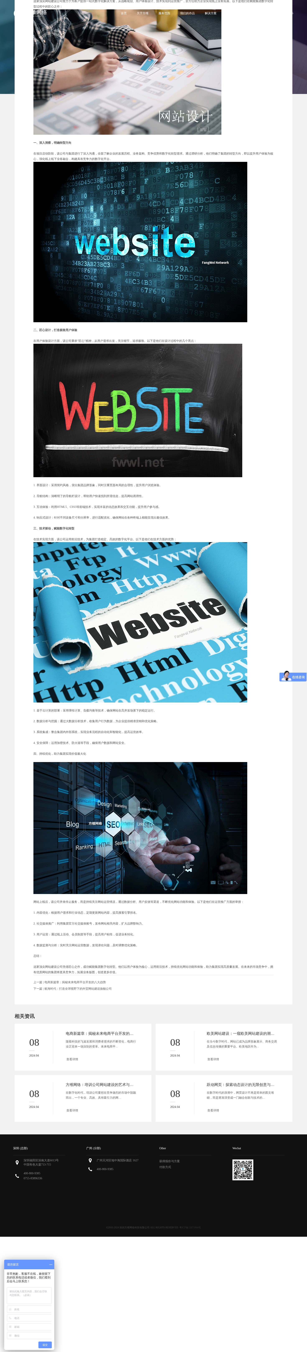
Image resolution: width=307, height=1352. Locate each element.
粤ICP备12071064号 (190, 1227)
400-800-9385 (32, 1173)
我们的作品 (187, 13)
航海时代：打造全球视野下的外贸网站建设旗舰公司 (78, 988)
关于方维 (142, 13)
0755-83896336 (33, 1178)
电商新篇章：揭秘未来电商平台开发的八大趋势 (75, 982)
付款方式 (165, 1167)
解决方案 (211, 13)
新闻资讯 (232, 13)
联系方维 (254, 13)
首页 (124, 13)
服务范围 (164, 13)
